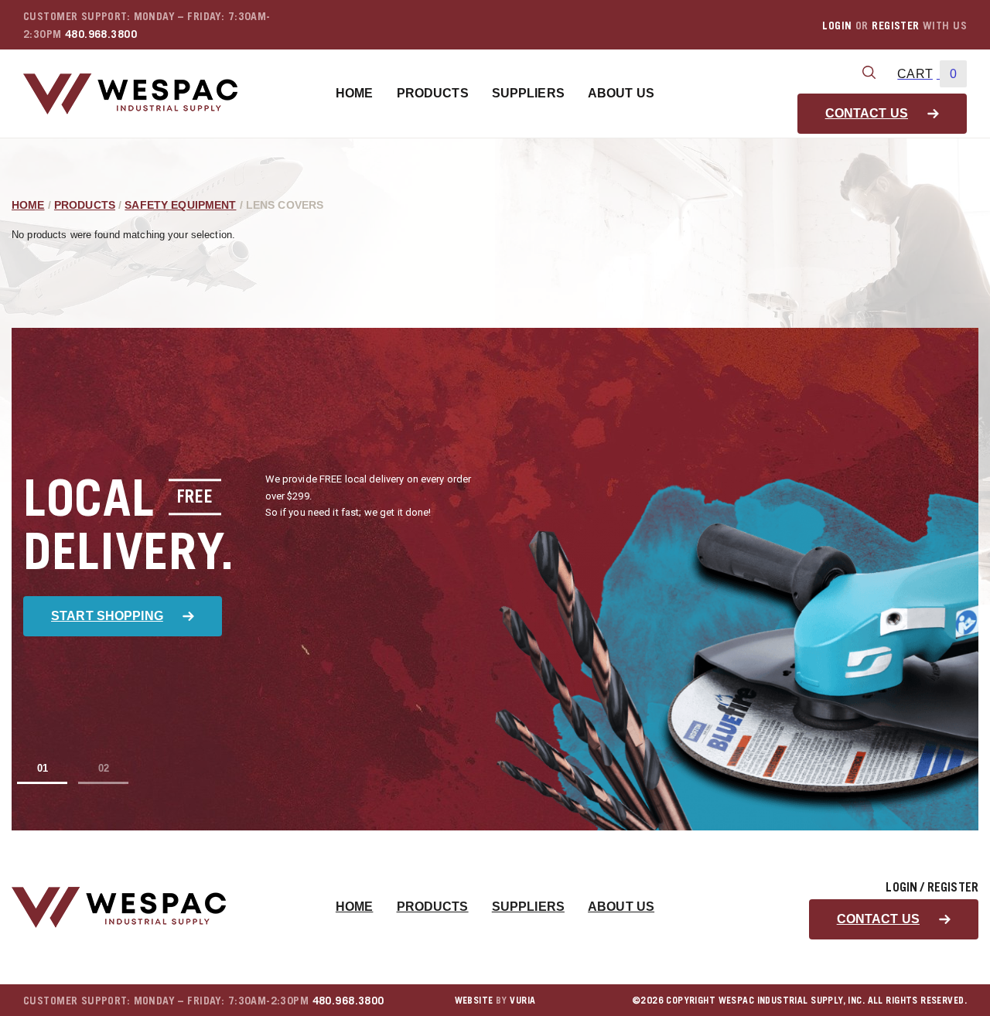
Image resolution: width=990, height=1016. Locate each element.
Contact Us (866, 113)
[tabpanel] (495, 579)
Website (474, 1000)
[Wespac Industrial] (130, 93)
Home (355, 93)
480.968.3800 (101, 33)
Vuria (522, 1000)
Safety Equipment (180, 205)
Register (895, 25)
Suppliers (528, 93)
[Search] (869, 73)
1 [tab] (45, 768)
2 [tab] (106, 768)
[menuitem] (355, 93)
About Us (621, 93)
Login (837, 25)
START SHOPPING (107, 615)
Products (433, 93)
